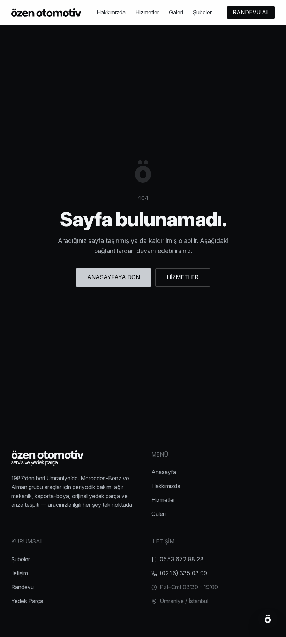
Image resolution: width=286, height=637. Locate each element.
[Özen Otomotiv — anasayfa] (46, 12)
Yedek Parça (27, 601)
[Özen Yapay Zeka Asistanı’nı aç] (268, 619)
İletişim (19, 573)
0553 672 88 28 (182, 559)
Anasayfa (163, 471)
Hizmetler (147, 12)
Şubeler (202, 12)
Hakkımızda (111, 12)
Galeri (176, 12)
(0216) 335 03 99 (183, 573)
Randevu (22, 587)
